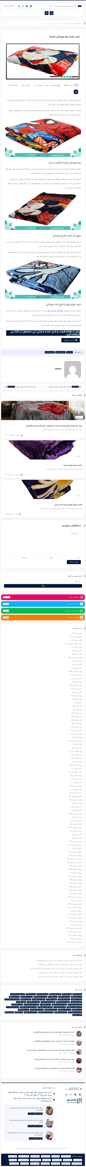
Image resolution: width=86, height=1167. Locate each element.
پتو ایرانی (79, 706)
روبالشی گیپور (77, 873)
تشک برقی (78, 782)
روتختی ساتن (77, 921)
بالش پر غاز (78, 654)
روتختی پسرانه (77, 890)
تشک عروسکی (77, 814)
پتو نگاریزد (78, 758)
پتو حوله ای (78, 713)
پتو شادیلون (78, 734)
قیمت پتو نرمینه (60, 1012)
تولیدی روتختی (42, 994)
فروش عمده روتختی (48, 1002)
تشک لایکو (78, 817)
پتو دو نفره (77, 435)
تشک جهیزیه (78, 789)
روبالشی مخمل (77, 876)
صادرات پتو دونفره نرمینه (72, 465)
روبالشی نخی (77, 880)
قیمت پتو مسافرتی (75, 1012)
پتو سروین (78, 730)
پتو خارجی (78, 716)
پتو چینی (79, 709)
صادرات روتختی (63, 999)
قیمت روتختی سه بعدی (28, 1007)
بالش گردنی (78, 678)
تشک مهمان (78, 831)
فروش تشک (25, 999)
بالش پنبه (79, 661)
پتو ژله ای (79, 723)
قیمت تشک (45, 1005)
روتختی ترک (78, 900)
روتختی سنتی (77, 925)
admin (66, 85)
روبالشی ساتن (77, 866)
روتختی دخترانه (77, 914)
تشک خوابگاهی (77, 793)
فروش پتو (21, 1002)
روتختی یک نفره (76, 942)
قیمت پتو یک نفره (31, 1012)
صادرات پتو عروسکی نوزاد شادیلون (60, 387)
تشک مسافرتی (77, 828)
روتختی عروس (77, 932)
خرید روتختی (76, 997)
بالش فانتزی (78, 675)
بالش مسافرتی (77, 685)
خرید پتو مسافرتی (40, 997)
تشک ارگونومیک (77, 772)
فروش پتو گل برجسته (59, 1005)
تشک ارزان (77, 994)
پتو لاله (79, 744)
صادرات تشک (76, 999)
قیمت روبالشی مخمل (74, 1007)
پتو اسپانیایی (78, 696)
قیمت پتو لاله (23, 1010)
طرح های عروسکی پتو (55, 311)
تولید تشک (67, 994)
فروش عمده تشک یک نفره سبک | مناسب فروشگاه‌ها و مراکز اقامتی (60, 964)
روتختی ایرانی (77, 887)
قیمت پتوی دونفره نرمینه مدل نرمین (68, 504)
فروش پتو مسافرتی (75, 1005)
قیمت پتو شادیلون (37, 1010)
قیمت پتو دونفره (50, 1010)
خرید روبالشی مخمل (17, 994)
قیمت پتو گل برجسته (46, 1012)
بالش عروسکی (77, 671)
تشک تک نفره (77, 786)
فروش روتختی (76, 1002)
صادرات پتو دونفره (39, 999)
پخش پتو (9, 1012)
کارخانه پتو (77, 1015)
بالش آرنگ (78, 633)
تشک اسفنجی (77, 775)
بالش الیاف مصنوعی (75, 644)
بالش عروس (78, 668)
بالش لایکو (78, 682)
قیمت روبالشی (17, 1005)
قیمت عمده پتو (12, 1007)
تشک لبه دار (78, 821)
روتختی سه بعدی (76, 928)
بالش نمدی (78, 689)
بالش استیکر (78, 640)
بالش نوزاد (78, 692)
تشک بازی (78, 779)
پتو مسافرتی (78, 751)
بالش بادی (78, 651)
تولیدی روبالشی (55, 994)
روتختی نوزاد (78, 939)
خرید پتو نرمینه (60, 352)
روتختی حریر (78, 911)
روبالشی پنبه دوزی (76, 862)
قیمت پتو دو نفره (64, 1010)
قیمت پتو (77, 1010)
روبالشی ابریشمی (76, 852)
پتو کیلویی (78, 737)
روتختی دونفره (77, 918)
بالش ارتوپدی (77, 637)
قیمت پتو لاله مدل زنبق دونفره (25, 387)
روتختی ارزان (14, 997)
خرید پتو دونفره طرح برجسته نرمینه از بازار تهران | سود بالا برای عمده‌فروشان (54, 425)
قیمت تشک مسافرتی (31, 1005)
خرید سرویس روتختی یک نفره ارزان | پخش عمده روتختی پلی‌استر (60, 972)
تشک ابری (78, 769)
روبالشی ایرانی (77, 855)
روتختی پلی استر (76, 897)
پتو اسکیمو (78, 699)
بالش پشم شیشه (76, 657)
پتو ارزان (18, 1012)
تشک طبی (78, 810)
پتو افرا (80, 703)
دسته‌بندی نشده (77, 845)
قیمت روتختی (59, 1007)
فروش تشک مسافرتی (12, 999)
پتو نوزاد (79, 762)
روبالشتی (79, 848)
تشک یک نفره (77, 841)
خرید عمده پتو (49, 352)
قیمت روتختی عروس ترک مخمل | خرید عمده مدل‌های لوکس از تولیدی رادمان (56, 968)
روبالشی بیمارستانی (76, 859)
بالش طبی (78, 664)
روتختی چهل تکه (76, 904)
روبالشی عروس (77, 869)
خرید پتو (69, 352)
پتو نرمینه (68, 23)
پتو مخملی (78, 748)
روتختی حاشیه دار (76, 907)
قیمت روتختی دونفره (45, 1007)
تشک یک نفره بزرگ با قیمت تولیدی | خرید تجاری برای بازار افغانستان (59, 960)
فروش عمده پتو (33, 1002)
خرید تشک (31, 994)
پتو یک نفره (78, 765)
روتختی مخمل (77, 935)
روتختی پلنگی (77, 893)
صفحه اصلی (77, 23)
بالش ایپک (78, 647)
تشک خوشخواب (77, 796)
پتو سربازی (78, 727)
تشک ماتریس (77, 824)
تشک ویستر (78, 838)
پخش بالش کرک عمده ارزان (48, 6)
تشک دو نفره (77, 800)
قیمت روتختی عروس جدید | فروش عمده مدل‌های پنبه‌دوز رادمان (60, 976)
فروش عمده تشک (63, 1002)
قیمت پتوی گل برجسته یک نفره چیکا (70, 6)
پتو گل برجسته (77, 741)
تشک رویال (78, 807)
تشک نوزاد (78, 834)
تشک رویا (79, 803)
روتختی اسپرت (77, 883)
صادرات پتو (51, 999)
